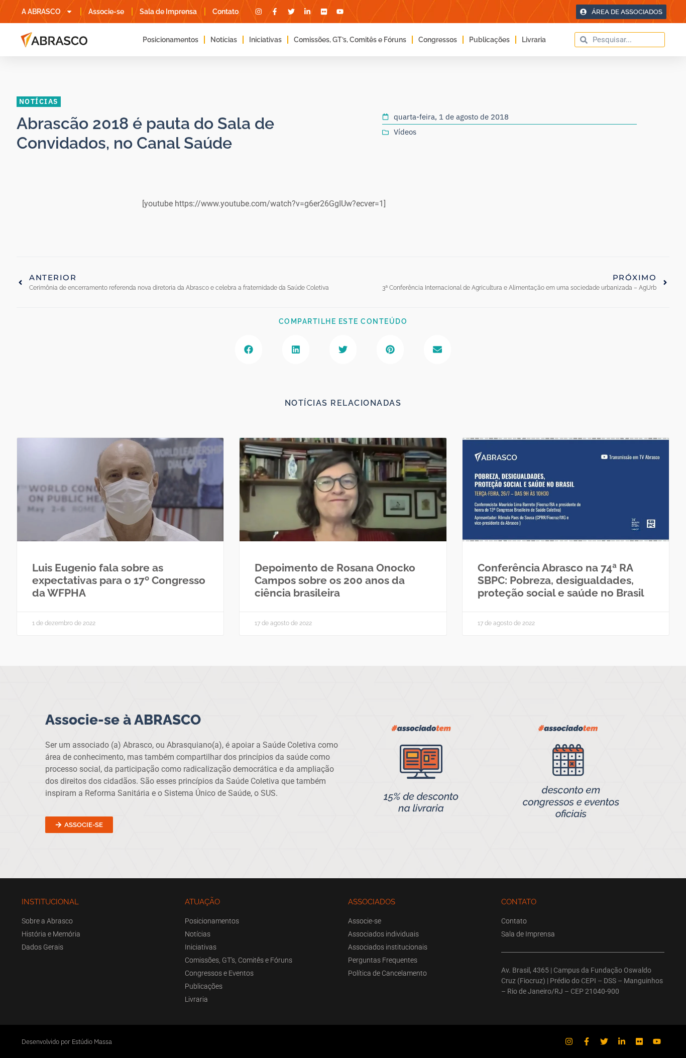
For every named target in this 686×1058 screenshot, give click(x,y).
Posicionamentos (170, 40)
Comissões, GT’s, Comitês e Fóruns (350, 40)
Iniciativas (265, 40)
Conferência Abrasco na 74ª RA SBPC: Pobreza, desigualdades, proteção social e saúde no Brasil (561, 580)
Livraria (534, 40)
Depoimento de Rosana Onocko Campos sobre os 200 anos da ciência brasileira (335, 580)
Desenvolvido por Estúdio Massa (67, 1041)
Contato (225, 12)
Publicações (489, 40)
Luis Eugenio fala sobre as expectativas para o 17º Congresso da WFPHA (118, 580)
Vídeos (405, 132)
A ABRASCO (41, 12)
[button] (248, 349)
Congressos (437, 40)
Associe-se (106, 12)
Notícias (223, 40)
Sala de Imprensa (168, 12)
